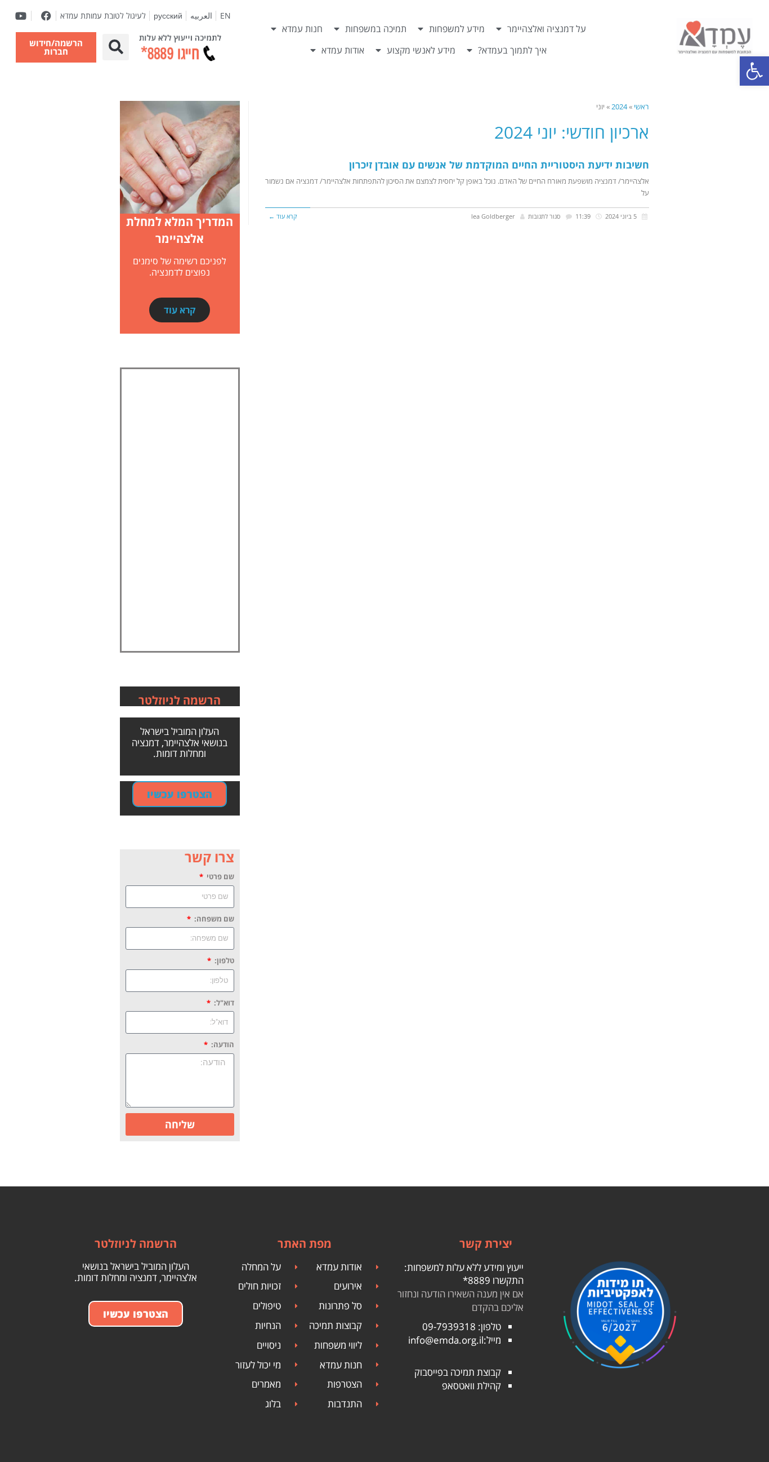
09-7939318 (449, 1326)
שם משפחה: (213, 919)
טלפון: (223, 960)
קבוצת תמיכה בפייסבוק (457, 1372)
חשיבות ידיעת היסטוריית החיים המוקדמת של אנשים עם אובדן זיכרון (499, 164)
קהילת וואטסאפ (471, 1385)
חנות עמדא (302, 29)
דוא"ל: (223, 1003)
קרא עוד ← (283, 216)
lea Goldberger (493, 216)
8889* (476, 1280)
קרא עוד (179, 310)
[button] (115, 47)
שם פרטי (219, 876)
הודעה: (221, 1044)
